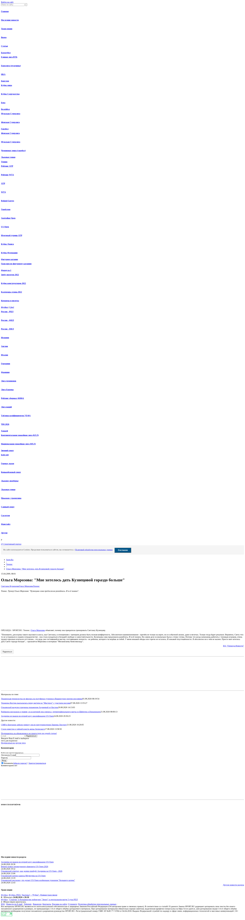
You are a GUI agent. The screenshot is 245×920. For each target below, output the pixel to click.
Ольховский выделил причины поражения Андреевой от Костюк (29, 707)
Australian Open (8, 218)
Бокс (3, 103)
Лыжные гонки (8, 157)
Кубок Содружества (10, 94)
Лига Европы (7, 390)
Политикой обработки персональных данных (94, 550)
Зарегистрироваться (37, 763)
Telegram (27, 904)
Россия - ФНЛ (7, 320)
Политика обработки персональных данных (97, 904)
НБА (3, 74)
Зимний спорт (7, 450)
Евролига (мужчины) (11, 66)
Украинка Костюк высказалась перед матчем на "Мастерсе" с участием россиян (35, 703)
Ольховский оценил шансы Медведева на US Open (23, 876)
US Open (5, 227)
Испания (5, 338)
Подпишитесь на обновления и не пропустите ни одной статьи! (29, 733)
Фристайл (5, 524)
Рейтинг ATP (7, 166)
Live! (12, 307)
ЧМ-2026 (5, 424)
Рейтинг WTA (7, 175)
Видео (4, 37)
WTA (3, 192)
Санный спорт (7, 507)
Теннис (4, 162)
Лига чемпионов (8, 381)
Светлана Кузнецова (10, 586)
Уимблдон (5, 209)
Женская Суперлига (10, 122)
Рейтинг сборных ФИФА (12, 398)
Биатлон (5, 81)
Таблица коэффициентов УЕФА (16, 416)
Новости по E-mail (14, 904)
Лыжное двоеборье (10, 481)
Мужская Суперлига (10, 114)
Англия (4, 346)
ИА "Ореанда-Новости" (233, 646)
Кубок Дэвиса (7, 244)
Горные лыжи (7, 463)
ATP (3, 183)
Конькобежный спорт (11, 472)
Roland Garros (7, 201)
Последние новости (10, 20)
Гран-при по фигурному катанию (16, 264)
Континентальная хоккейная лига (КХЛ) (20, 435)
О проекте (72, 904)
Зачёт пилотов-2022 (10, 275)
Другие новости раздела (233, 885)
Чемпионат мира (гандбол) (13, 150)
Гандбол (5, 129)
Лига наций (6, 407)
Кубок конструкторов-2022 (13, 283)
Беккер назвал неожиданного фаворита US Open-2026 (24, 866)
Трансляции (6, 29)
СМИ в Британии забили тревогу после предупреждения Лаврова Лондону (34, 725)
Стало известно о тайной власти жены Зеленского (23, 729)
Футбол (4, 307)
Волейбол (5, 109)
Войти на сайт (7, 2)
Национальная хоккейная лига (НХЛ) (18, 444)
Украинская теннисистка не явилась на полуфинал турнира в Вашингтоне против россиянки (41, 699)
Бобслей (5, 455)
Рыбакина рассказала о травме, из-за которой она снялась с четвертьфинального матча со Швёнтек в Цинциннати (51, 712)
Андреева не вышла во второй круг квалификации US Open (27, 716)
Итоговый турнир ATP (11, 235)
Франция (5, 372)
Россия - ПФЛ (7, 329)
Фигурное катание (9, 259)
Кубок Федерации (9, 253)
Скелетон (5, 515)
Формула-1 (6, 270)
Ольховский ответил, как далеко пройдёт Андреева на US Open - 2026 (31, 871)
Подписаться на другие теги (13, 743)
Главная (5, 11)
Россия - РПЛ (7, 312)
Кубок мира (6, 85)
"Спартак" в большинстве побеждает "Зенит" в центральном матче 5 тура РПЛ (43, 899)
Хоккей (4, 431)
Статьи (4, 46)
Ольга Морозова (26, 586)
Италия (4, 355)
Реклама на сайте (59, 904)
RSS (3, 904)
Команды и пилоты (10, 301)
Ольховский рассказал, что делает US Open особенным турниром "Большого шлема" (38, 880)
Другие (4, 533)
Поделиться (7, 652)
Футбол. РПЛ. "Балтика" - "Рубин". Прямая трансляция (33, 895)
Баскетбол (6, 53)
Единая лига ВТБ (9, 57)
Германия (5, 364)
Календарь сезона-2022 (11, 292)
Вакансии (37, 904)
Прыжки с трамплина (11, 498)
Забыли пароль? (20, 763)
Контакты (46, 904)
